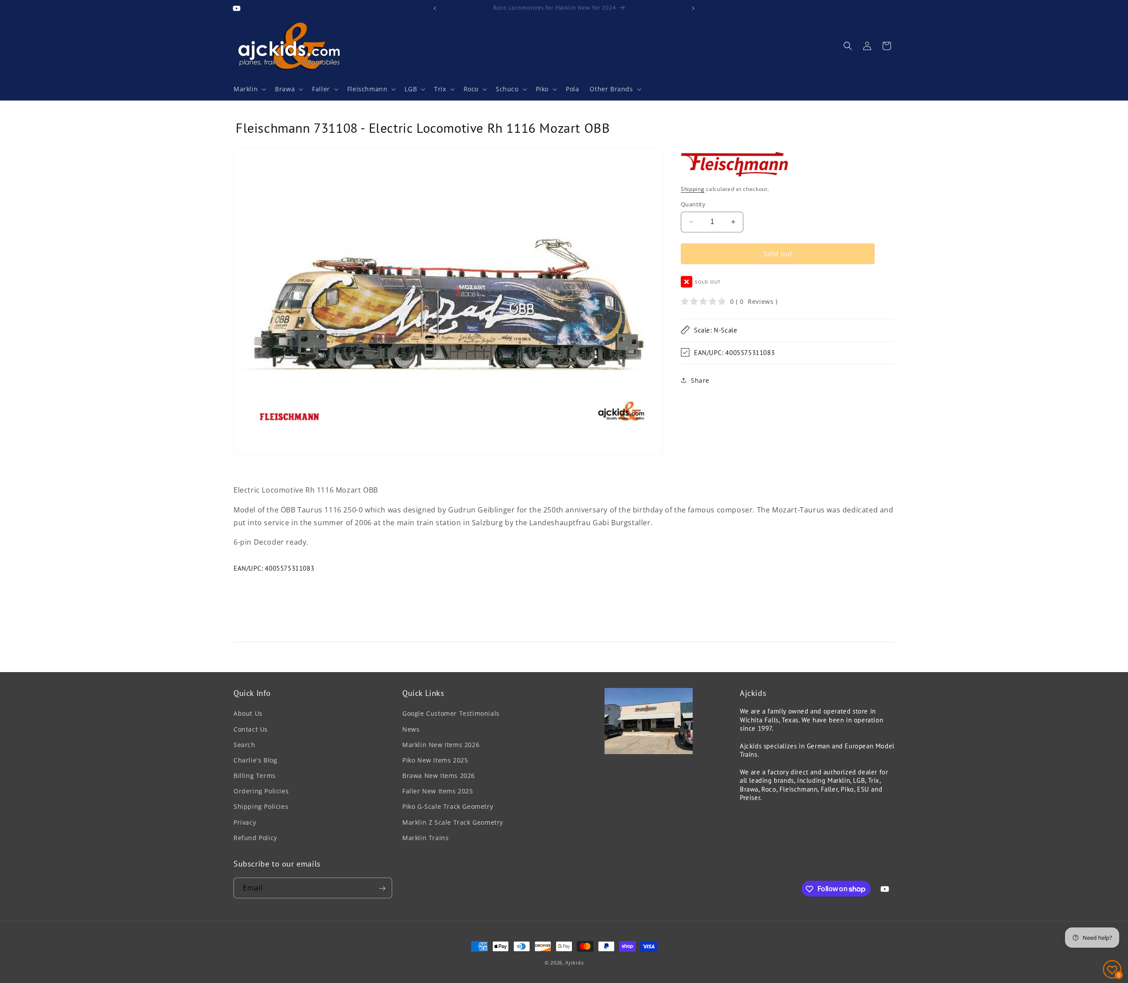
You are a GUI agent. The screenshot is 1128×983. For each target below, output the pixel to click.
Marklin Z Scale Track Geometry (452, 822)
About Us (248, 714)
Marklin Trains (425, 837)
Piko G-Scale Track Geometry (447, 807)
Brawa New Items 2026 (438, 775)
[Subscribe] (382, 888)
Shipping (693, 188)
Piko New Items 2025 (435, 760)
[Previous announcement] (435, 8)
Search (245, 744)
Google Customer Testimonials (451, 714)
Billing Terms (255, 775)
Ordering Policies (261, 791)
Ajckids (574, 962)
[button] (249, 89)
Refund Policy (255, 837)
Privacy (245, 822)
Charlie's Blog (255, 760)
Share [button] (700, 380)
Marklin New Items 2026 (440, 744)
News (410, 729)
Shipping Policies (261, 807)
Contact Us (251, 729)
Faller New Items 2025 (437, 791)
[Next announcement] (693, 8)
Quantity (693, 204)
